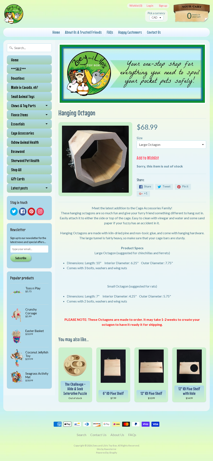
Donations (18, 78)
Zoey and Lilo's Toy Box (104, 445)
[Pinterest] (31, 212)
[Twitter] (14, 212)
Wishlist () (135, 5)
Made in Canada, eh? (24, 87)
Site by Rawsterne (106, 449)
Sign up (163, 5)
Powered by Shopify (106, 452)
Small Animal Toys (23, 96)
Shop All (16, 169)
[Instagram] (40, 212)
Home (56, 32)
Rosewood (18, 151)
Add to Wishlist (148, 158)
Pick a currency (156, 13)
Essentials (18, 123)
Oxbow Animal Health (25, 142)
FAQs (110, 32)
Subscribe (20, 258)
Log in (150, 5)
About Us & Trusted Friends (83, 32)
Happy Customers (130, 32)
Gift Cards (18, 178)
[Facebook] (22, 212)
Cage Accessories (22, 133)
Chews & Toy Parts (23, 105)
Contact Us (154, 32)
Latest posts (19, 188)
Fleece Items (19, 114)
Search (81, 435)
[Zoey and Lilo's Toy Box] (13, 19)
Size (139, 138)
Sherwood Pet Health (25, 160)
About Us (117, 435)
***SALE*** (18, 69)
